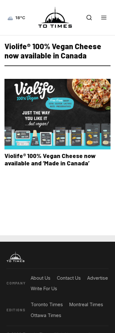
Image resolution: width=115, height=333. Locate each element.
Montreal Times (86, 304)
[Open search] (89, 17)
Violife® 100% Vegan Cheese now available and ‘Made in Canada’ (50, 159)
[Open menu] (104, 17)
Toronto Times (47, 304)
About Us (40, 278)
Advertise (97, 278)
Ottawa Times (46, 315)
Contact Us (69, 278)
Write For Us (44, 288)
